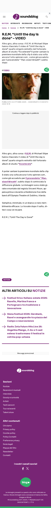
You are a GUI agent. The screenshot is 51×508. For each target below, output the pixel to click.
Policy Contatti (9, 437)
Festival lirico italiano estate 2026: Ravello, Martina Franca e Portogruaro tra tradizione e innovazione (27, 303)
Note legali (8, 444)
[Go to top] (46, 500)
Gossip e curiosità (11, 397)
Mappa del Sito (9, 448)
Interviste (15, 23)
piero (7, 70)
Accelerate (25, 164)
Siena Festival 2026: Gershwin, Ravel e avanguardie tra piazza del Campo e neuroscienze (27, 317)
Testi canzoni (8, 405)
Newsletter (8, 451)
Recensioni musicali (11, 390)
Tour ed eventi (9, 409)
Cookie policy (9, 433)
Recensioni (27, 23)
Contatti (6, 455)
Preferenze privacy (11, 440)
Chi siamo (7, 426)
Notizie (5, 23)
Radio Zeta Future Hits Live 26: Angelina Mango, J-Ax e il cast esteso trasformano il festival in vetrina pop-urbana (25, 331)
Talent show (8, 412)
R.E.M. (28, 153)
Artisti (37, 23)
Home (4, 28)
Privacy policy (9, 429)
